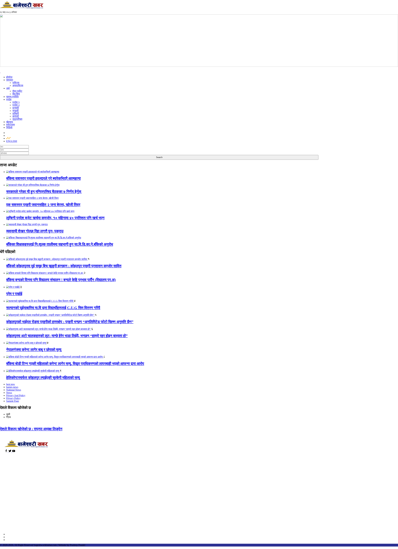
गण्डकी (15, 110)
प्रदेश (8, 99)
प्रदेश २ (16, 105)
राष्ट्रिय (15, 82)
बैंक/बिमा (16, 94)
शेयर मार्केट (17, 91)
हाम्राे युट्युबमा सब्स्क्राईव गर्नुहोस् (21, 539)
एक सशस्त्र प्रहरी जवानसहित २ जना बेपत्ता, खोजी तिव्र (43, 205)
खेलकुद (9, 122)
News (9, 392)
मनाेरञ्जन (10, 124)
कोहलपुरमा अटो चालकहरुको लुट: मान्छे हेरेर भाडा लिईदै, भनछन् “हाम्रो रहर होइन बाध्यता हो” (67, 336)
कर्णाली (15, 116)
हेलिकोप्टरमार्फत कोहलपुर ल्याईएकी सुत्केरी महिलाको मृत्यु (43, 378)
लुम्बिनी (15, 113)
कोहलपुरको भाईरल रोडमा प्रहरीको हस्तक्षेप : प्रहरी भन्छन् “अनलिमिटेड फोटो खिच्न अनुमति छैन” (69, 322)
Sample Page (12, 401)
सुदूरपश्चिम (17, 119)
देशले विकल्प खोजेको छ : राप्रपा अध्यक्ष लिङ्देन (31, 429)
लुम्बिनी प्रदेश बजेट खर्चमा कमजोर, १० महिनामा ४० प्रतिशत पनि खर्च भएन (55, 218)
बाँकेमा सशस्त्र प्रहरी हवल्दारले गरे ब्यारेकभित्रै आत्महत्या (43, 178)
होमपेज (9, 77)
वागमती (15, 108)
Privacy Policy (13, 398)
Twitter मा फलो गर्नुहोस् (17, 537)
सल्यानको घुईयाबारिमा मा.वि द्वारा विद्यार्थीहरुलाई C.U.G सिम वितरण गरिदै (53, 308)
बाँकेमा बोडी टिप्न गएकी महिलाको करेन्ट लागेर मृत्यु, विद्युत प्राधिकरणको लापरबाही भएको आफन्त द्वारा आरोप (75, 364)
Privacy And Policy (15, 395)
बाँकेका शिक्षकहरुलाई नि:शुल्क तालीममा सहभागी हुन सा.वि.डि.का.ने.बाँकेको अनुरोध (59, 244)
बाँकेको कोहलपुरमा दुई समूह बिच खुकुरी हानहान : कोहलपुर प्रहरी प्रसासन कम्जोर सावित (63, 266)
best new (10, 384)
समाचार (9, 80)
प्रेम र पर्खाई (14, 294)
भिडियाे (9, 127)
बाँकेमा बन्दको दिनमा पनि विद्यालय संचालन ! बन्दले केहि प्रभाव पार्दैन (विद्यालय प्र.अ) (61, 280)
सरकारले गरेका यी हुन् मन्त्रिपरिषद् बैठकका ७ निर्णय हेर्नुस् (43, 192)
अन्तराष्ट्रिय (17, 85)
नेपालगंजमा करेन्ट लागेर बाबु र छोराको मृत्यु (33, 350)
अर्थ (8, 88)
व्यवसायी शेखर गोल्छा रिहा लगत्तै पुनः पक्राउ (34, 231)
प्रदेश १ (16, 102)
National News (13, 389)
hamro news (12, 387)
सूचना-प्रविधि (12, 96)
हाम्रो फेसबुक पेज (14, 534)
